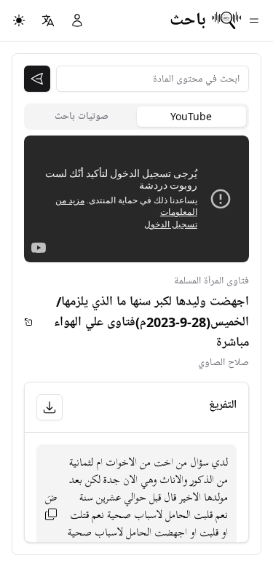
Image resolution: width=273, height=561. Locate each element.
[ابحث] (37, 79)
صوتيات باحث (81, 116)
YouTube (191, 116)
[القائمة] (254, 20)
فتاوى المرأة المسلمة (211, 281)
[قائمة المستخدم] (77, 20)
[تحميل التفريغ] (49, 407)
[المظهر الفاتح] (19, 20)
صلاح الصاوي (223, 362)
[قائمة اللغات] (48, 20)
